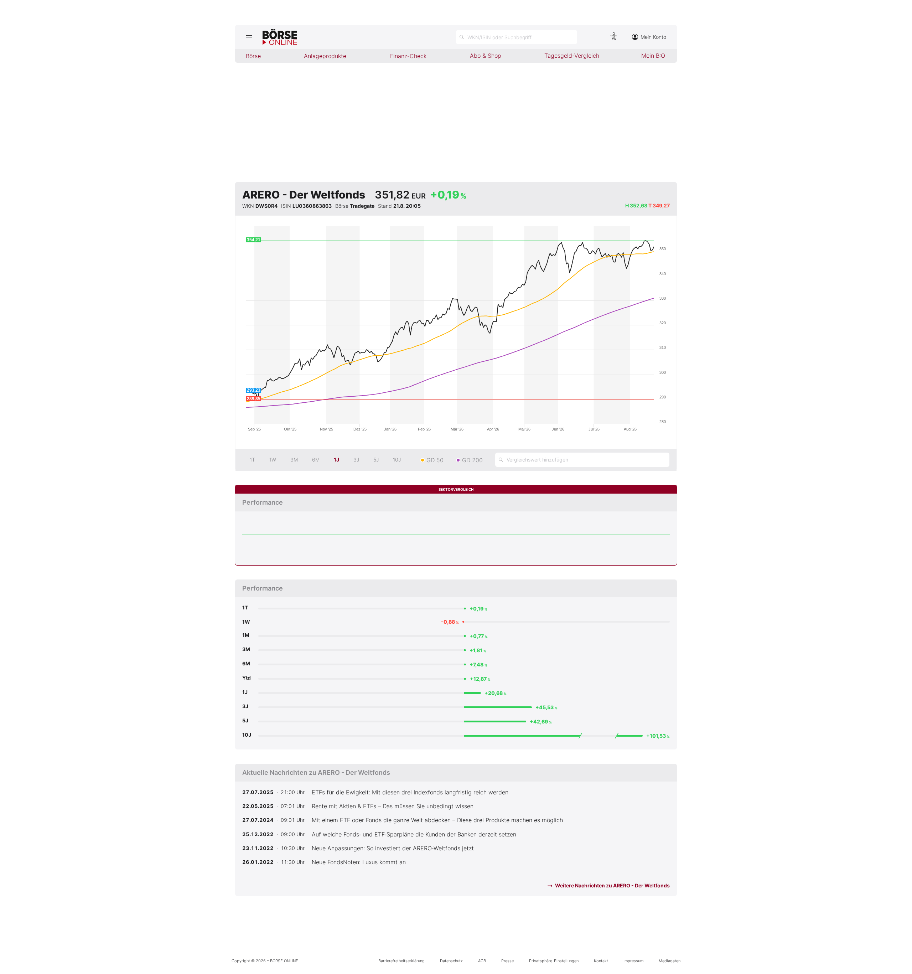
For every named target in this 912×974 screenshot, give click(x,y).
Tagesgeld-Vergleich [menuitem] (571, 55)
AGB (482, 960)
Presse (507, 960)
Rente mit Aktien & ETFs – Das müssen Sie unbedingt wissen (392, 806)
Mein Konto (653, 37)
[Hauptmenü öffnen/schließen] (249, 37)
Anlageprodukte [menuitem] (325, 56)
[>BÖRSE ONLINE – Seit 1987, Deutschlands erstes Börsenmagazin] (280, 37)
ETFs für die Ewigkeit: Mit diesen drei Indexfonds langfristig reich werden (410, 792)
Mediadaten (669, 960)
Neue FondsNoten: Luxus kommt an (359, 862)
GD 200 (472, 460)
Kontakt (601, 960)
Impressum (633, 960)
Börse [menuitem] (253, 56)
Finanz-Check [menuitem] (408, 56)
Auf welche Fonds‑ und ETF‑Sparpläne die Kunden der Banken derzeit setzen (414, 834)
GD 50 (435, 460)
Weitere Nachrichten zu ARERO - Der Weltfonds (612, 885)
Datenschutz (451, 960)
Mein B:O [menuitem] (653, 55)
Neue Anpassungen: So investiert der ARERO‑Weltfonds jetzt (393, 848)
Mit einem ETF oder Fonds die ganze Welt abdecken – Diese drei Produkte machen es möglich (437, 820)
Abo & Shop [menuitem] (485, 55)
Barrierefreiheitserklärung (401, 960)
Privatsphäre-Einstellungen (554, 960)
